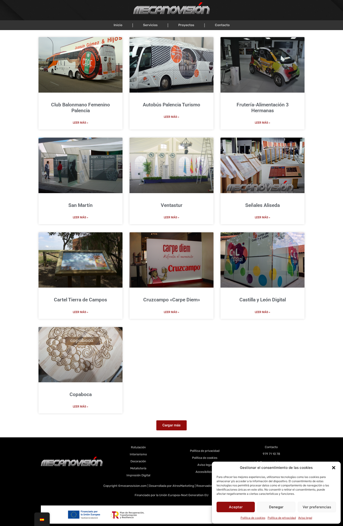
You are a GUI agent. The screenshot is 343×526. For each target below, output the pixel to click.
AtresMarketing (183, 486)
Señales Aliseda (262, 205)
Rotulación (138, 447)
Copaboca (81, 394)
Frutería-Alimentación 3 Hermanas (263, 107)
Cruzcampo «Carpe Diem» (171, 300)
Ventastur (171, 205)
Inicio (118, 25)
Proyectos (186, 25)
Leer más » (80, 122)
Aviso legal (305, 517)
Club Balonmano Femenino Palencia (80, 107)
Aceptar (236, 507)
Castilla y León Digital (262, 300)
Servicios (150, 25)
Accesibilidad (205, 472)
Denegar (276, 507)
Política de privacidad (282, 517)
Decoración (138, 461)
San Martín (80, 205)
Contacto (222, 25)
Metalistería (138, 468)
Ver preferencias (317, 507)
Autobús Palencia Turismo (171, 105)
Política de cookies (253, 517)
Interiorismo (138, 454)
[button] (333, 467)
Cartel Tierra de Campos (80, 300)
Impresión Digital (138, 475)
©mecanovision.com (132, 486)
